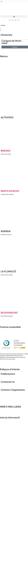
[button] (14, 16)
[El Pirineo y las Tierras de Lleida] (14, 350)
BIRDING (5, 150)
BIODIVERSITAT (9, 312)
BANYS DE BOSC (10, 190)
